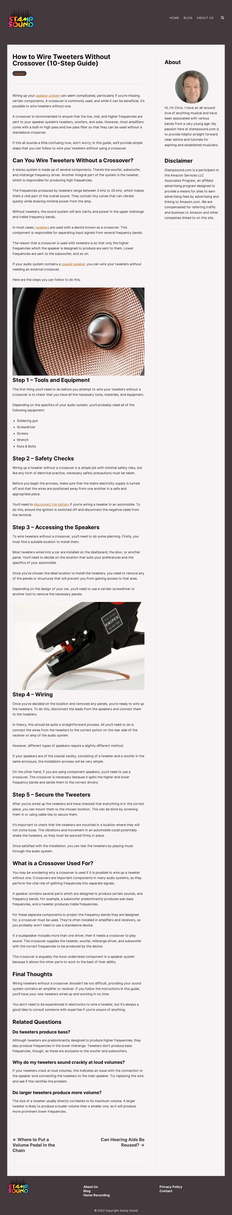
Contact (166, 1191)
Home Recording (96, 1195)
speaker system (48, 95)
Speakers (19, 73)
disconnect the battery (51, 504)
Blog (86, 1191)
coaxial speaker (73, 264)
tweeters (42, 227)
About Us (90, 1187)
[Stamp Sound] (61, 18)
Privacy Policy (171, 1187)
